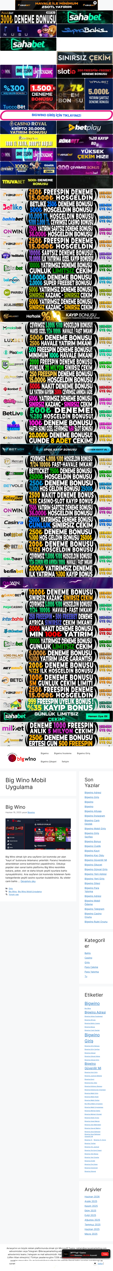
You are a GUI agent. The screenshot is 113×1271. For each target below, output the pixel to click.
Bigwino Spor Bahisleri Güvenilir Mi (92, 1135)
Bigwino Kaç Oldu (94, 855)
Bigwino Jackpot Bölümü (93, 1076)
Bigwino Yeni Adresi (96, 874)
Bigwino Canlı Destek (92, 1030)
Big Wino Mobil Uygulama (30, 891)
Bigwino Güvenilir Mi (96, 860)
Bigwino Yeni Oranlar (92, 1157)
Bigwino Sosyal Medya (92, 1128)
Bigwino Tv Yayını (100, 1140)
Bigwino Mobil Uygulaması (94, 1107)
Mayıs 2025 (91, 1234)
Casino (88, 957)
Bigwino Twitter (90, 1143)
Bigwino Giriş (83, 753)
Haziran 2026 (92, 1196)
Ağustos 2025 (92, 1220)
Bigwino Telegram (94, 909)
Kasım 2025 (91, 1206)
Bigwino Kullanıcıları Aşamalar (95, 1090)
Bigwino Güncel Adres (92, 1056)
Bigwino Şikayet (48, 761)
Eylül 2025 (90, 1215)
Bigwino (45, 753)
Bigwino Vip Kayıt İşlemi (93, 1150)
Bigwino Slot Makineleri (93, 1125)
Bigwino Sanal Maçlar (92, 1121)
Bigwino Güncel (90, 1053)
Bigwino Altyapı (93, 811)
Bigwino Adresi (93, 792)
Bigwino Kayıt (92, 850)
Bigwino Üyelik (93, 846)
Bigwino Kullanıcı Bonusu (93, 1086)
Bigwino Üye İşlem (91, 1164)
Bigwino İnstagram (95, 815)
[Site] (56, 195)
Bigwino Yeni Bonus (91, 1154)
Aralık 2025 (91, 1201)
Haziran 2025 (92, 1229)
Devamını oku (28, 881)
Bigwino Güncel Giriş (96, 869)
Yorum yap (14, 894)
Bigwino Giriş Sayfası (92, 1049)
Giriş (11, 888)
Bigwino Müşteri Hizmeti (93, 1114)
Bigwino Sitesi (92, 883)
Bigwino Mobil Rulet (92, 1097)
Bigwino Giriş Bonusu (92, 1046)
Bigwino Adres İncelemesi (94, 1016)
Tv (86, 976)
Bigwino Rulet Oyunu (96, 921)
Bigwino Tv (88, 1140)
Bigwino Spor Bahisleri (92, 1132)
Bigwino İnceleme (63, 753)
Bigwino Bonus (93, 841)
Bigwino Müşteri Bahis (92, 1111)
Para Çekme (91, 967)
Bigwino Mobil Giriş (95, 828)
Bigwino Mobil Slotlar (92, 1100)
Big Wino (15, 807)
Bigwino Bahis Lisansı (92, 1023)
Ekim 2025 (90, 1210)
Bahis (88, 953)
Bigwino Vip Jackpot (92, 1147)
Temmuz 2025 (92, 1224)
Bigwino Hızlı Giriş (91, 1072)
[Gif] (56, 316)
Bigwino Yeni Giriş (94, 878)
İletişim (65, 761)
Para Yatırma (92, 971)
